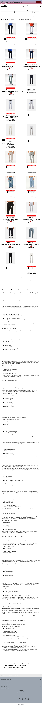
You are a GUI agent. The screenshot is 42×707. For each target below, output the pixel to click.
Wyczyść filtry (37, 16)
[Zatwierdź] (27, 6)
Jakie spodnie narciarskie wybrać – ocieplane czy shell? (16, 663)
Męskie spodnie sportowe (7, 10)
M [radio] (29, 89)
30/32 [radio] (7, 140)
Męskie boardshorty (19, 12)
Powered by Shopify (21, 704)
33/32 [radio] (17, 140)
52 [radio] (9, 39)
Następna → (30, 280)
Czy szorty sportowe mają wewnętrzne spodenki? (15, 669)
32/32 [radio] (13, 140)
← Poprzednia (11, 280)
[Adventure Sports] (4, 5)
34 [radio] (11, 192)
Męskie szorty (29, 12)
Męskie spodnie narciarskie (21, 10)
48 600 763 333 (21, 691)
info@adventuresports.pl (21, 694)
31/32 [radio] (10, 140)
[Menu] (40, 6)
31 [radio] (7, 192)
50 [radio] (7, 39)
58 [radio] (15, 39)
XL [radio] (11, 64)
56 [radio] (13, 39)
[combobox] (25, 6)
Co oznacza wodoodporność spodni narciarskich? (15, 665)
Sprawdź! (39, 2)
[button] (23, 6)
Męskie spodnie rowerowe (7, 12)
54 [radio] (11, 39)
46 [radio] (5, 39)
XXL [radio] (32, 217)
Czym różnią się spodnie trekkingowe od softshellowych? (17, 661)
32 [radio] (34, 192)
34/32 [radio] (10, 141)
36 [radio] (13, 192)
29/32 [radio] (4, 140)
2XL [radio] (14, 64)
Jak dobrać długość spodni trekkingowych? (13, 667)
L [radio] (9, 64)
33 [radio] (9, 192)
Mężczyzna (36, 12)
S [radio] (6, 64)
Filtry (20, 16)
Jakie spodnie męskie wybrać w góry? (12, 656)
